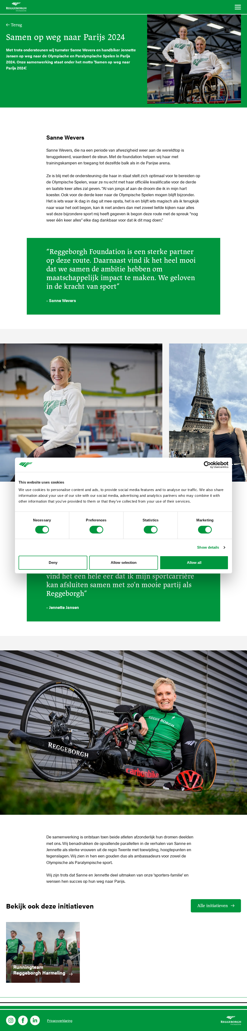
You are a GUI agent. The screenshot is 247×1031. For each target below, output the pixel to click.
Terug (16, 24)
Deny (53, 562)
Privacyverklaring (59, 1020)
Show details (208, 547)
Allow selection (124, 562)
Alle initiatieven (212, 905)
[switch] (96, 529)
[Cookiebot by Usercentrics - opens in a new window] (207, 464)
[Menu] (238, 8)
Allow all (194, 562)
